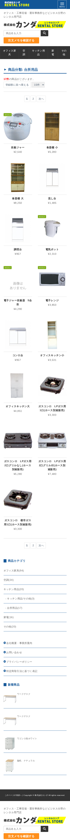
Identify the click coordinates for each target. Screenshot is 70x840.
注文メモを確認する (21, 40)
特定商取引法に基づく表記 (21, 671)
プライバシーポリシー (19, 661)
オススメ (8, 114)
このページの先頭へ (13, 795)
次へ (41, 98)
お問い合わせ (14, 652)
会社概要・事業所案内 (19, 643)
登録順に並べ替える (17, 84)
